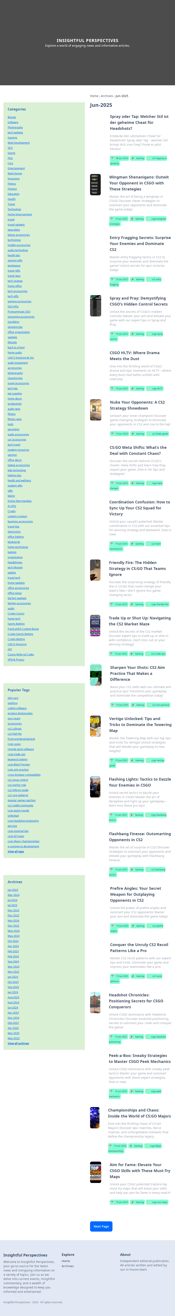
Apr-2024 (13, 946)
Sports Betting (16, 624)
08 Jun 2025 (119, 158)
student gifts (15, 485)
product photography (20, 713)
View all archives (18, 1043)
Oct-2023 (13, 982)
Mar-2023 (13, 966)
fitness (12, 414)
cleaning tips (15, 378)
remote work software (21, 749)
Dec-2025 (13, 915)
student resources (18, 450)
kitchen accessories (19, 603)
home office (15, 286)
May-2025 (14, 1038)
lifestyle (12, 342)
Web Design (15, 173)
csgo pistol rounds (18, 810)
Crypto (12, 511)
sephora (13, 703)
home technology (18, 547)
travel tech (14, 578)
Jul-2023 (12, 905)
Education (13, 194)
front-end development (21, 739)
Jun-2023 (13, 890)
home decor (15, 398)
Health (12, 199)
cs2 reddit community (20, 805)
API (10, 649)
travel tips (13, 526)
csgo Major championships (23, 841)
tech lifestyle (15, 567)
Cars (10, 163)
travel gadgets (16, 224)
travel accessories (18, 383)
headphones (15, 562)
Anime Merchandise (20, 501)
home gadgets (16, 583)
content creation (17, 516)
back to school (16, 347)
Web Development (19, 143)
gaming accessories (19, 301)
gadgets (12, 337)
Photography (15, 127)
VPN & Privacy (16, 659)
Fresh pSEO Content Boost (23, 629)
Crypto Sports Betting (20, 634)
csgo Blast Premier (19, 764)
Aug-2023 (13, 997)
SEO (10, 148)
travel (11, 219)
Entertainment (16, 168)
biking (11, 496)
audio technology (18, 250)
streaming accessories (21, 317)
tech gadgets (15, 132)
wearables (14, 230)
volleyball (13, 815)
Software (13, 122)
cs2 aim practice (158, 704)
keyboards (14, 542)
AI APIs (12, 506)
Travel (11, 204)
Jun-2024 (13, 1007)
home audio (15, 352)
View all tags (16, 851)
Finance (12, 189)
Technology (14, 209)
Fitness (12, 184)
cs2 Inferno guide (18, 790)
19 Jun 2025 (118, 218)
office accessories (18, 588)
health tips (14, 255)
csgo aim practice (18, 769)
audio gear (14, 409)
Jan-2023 (13, 977)
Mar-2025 (13, 1033)
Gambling (13, 322)
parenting (13, 429)
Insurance (14, 178)
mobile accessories (19, 245)
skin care (13, 698)
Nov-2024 (13, 920)
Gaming (137, 158)
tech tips (13, 388)
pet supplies (15, 393)
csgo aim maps (157, 1202)
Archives (107, 96)
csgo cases (14, 744)
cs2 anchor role (17, 785)
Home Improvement (20, 214)
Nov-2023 (13, 972)
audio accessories (18, 434)
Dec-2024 (13, 1018)
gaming (12, 455)
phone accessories (19, 235)
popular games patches (22, 800)
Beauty (12, 117)
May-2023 (14, 936)
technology (14, 240)
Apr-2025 (13, 1028)
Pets (10, 158)
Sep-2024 (13, 961)
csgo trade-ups (16, 754)
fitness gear (15, 419)
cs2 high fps (15, 734)
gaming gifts (15, 260)
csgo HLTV (154, 388)
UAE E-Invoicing (17, 644)
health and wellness (19, 480)
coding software (17, 708)
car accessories (17, 439)
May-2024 (14, 931)
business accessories (20, 521)
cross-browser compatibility (24, 775)
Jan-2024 (13, 992)
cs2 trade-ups (155, 653)
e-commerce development (23, 846)
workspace (14, 265)
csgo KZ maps (16, 836)
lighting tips (14, 475)
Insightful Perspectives (87, 40)
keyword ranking (17, 759)
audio (11, 608)
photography (15, 373)
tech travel (14, 444)
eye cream (14, 718)
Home (94, 96)
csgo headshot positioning (23, 821)
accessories (15, 368)
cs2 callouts (15, 728)
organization (15, 557)
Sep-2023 (13, 987)
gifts (10, 491)
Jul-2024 (12, 900)
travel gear (14, 276)
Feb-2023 (13, 951)
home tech (14, 618)
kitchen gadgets (17, 598)
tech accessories (18, 291)
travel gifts (14, 270)
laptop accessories (19, 465)
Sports (11, 153)
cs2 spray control (18, 780)
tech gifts (13, 296)
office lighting (16, 537)
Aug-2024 (13, 1002)
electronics (14, 531)
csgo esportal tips (18, 831)
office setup (15, 593)
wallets (12, 572)
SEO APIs (13, 306)
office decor (15, 460)
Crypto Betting (16, 639)
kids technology (17, 470)
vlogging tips (15, 327)
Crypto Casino (16, 613)
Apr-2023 (13, 1013)
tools (10, 424)
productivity (15, 404)
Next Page (101, 1226)
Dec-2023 (13, 910)
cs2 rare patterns (18, 795)
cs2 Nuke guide (157, 433)
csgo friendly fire (157, 604)
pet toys (12, 826)
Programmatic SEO (19, 311)
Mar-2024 (13, 895)
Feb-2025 (13, 1023)
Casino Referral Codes (21, 654)
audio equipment (18, 363)
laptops (12, 552)
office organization (19, 332)
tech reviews (15, 281)
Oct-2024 (13, 941)
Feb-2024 (13, 956)
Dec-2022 (13, 926)
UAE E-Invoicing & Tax (21, 357)
